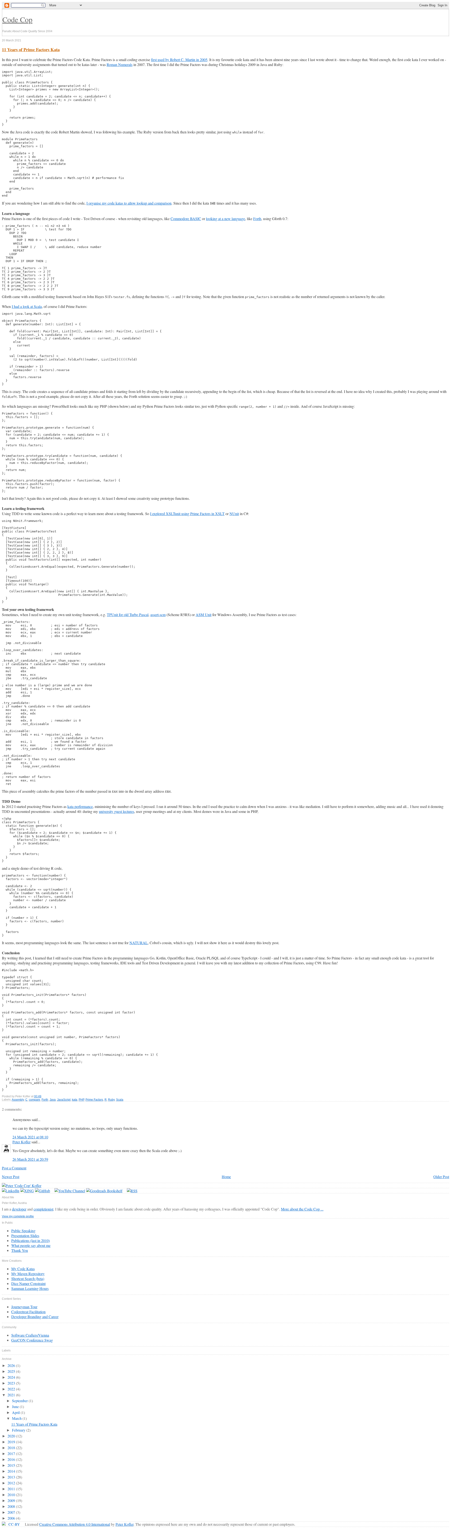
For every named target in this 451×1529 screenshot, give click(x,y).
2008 (12, 1506)
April (16, 1412)
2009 (12, 1500)
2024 (12, 1377)
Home (226, 1176)
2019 (12, 1441)
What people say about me (31, 1245)
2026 (12, 1365)
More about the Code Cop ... (302, 1209)
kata (74, 1099)
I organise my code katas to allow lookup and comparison (128, 203)
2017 (12, 1453)
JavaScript (63, 1099)
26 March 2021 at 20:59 (30, 1159)
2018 (12, 1447)
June (16, 1406)
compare (34, 1099)
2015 (12, 1465)
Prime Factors (94, 1099)
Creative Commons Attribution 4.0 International (74, 1524)
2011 (12, 1488)
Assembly (18, 1099)
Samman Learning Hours (30, 1288)
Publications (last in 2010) (30, 1240)
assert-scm (158, 614)
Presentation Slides (25, 1235)
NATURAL (138, 942)
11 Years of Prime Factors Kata (31, 49)
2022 (12, 1388)
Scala (119, 1099)
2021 (12, 1394)
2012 (12, 1482)
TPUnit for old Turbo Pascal (127, 614)
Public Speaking (23, 1230)
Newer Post (10, 1176)
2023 (12, 1383)
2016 (12, 1459)
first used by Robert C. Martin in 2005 (179, 59)
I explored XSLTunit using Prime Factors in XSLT (187, 513)
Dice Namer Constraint (28, 1283)
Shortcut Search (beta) (27, 1278)
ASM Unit (203, 614)
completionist (43, 1209)
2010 (12, 1494)
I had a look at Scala (27, 306)
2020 (12, 1435)
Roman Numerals (119, 64)
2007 (12, 1512)
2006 (12, 1518)
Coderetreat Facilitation (28, 1311)
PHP (81, 1099)
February (19, 1430)
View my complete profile (18, 1216)
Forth (257, 218)
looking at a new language (225, 218)
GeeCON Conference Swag (32, 1340)
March (17, 1418)
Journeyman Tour (24, 1306)
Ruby (111, 1099)
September (20, 1400)
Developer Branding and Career (34, 1316)
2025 (12, 1371)
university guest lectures (116, 811)
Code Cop (17, 19)
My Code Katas (23, 1268)
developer (19, 1209)
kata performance (80, 806)
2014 (12, 1471)
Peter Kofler (21, 1141)
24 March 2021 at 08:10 (30, 1136)
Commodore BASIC (186, 218)
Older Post (441, 1176)
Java (53, 1099)
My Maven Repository (28, 1273)
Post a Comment (14, 1167)
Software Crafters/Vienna (30, 1335)
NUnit (234, 513)
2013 (12, 1477)
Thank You (19, 1250)
